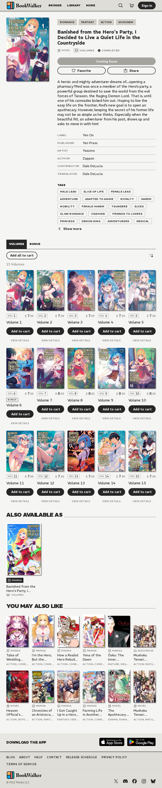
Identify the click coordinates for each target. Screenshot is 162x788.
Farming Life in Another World (92, 713)
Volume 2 (44, 322)
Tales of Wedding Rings (13, 657)
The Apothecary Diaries (117, 713)
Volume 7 (44, 400)
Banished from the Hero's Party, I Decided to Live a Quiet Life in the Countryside (20, 589)
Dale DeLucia (93, 166)
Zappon (88, 158)
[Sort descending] (151, 255)
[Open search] (120, 5)
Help (38, 757)
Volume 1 (14, 322)
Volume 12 (45, 483)
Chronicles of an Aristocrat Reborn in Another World (42, 713)
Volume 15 (137, 483)
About (24, 757)
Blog (10, 757)
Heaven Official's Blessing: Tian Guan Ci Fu (16, 713)
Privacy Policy (114, 757)
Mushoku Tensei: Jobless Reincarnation (144, 657)
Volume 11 (15, 483)
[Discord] (125, 781)
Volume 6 (14, 405)
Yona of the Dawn (92, 657)
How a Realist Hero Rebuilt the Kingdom (67, 657)
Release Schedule (81, 757)
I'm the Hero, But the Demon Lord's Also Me (42, 657)
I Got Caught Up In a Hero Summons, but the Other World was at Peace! (68, 713)
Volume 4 (105, 322)
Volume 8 (75, 400)
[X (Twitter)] (116, 781)
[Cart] (131, 5)
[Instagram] (143, 781)
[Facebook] (134, 781)
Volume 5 (136, 322)
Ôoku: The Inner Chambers (116, 657)
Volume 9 (105, 400)
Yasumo (89, 151)
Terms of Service (21, 764)
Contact (54, 757)
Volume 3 (75, 322)
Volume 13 (76, 483)
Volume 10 (137, 400)
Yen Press (90, 143)
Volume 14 (106, 483)
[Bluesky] (153, 781)
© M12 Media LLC (18, 782)
